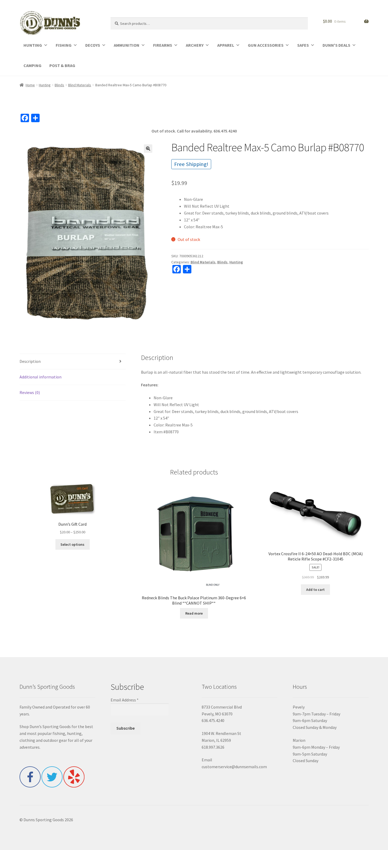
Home (30, 85)
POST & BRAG (62, 65)
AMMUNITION (126, 45)
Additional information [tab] (40, 376)
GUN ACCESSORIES (265, 45)
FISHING (64, 45)
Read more (194, 613)
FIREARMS (162, 45)
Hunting (45, 85)
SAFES (303, 45)
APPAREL (225, 45)
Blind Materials (79, 85)
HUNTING (32, 45)
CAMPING (32, 65)
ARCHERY (195, 45)
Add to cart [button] (315, 589)
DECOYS (92, 45)
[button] (148, 148)
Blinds (59, 85)
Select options (72, 544)
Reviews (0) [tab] (30, 392)
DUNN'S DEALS (336, 45)
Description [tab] (30, 361)
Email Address (125, 699)
